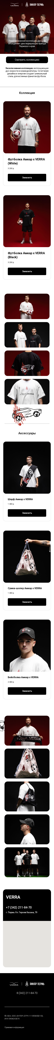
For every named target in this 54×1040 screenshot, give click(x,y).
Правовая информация (14, 1027)
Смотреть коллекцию (27, 59)
